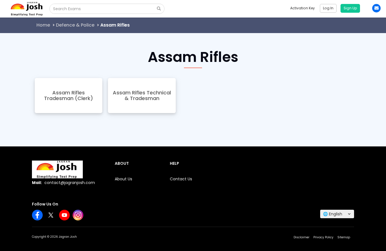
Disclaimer (301, 237)
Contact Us (181, 179)
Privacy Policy (323, 237)
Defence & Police (75, 25)
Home (43, 25)
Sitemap (343, 237)
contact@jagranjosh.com (69, 182)
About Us (123, 179)
